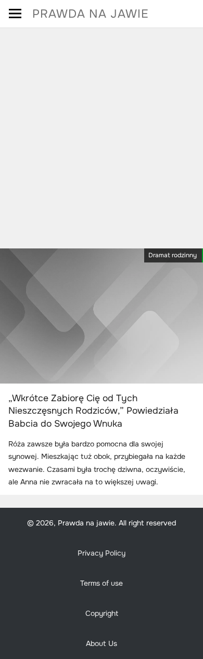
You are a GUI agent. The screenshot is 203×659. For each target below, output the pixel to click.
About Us (101, 643)
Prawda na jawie (90, 13)
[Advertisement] (101, 134)
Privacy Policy (101, 553)
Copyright (101, 613)
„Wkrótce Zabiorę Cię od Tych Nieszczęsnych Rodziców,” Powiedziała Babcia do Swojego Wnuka (93, 410)
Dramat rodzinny (172, 255)
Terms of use (101, 583)
